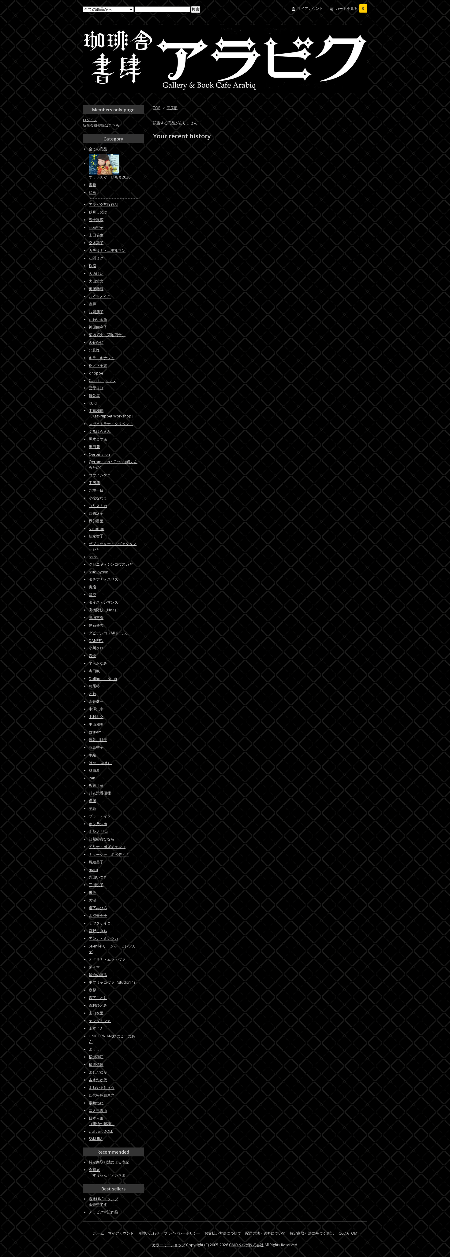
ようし (94, 1049)
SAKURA (96, 1138)
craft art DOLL (101, 1131)
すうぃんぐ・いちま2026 (109, 177)
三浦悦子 (96, 884)
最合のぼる (98, 974)
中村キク (96, 716)
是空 (92, 594)
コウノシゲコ (100, 475)
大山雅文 (96, 281)
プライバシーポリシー (182, 1233)
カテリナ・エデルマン (107, 250)
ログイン (90, 119)
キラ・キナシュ (101, 357)
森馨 (92, 990)
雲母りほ (96, 387)
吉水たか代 (98, 1079)
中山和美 (96, 724)
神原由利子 (98, 327)
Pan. (92, 778)
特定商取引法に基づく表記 (312, 1233)
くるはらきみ (100, 431)
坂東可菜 (96, 785)
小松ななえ (98, 498)
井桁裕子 (96, 227)
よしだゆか (98, 1072)
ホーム (98, 1233)
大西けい (96, 273)
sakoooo (96, 528)
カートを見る (350, 8)
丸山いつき (98, 877)
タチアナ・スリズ (103, 579)
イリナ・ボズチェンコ (107, 846)
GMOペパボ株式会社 (246, 1244)
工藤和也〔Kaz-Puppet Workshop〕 (112, 413)
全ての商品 (98, 149)
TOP (156, 107)
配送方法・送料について (265, 1233)
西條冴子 (96, 513)
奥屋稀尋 (96, 288)
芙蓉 (92, 808)
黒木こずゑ (98, 439)
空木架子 (96, 242)
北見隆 (94, 350)
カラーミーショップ (168, 1244)
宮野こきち (98, 930)
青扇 (92, 587)
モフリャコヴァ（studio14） (113, 982)
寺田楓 (94, 671)
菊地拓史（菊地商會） (107, 334)
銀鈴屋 (94, 395)
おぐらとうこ (100, 296)
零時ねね (96, 1102)
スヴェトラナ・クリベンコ (111, 423)
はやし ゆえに (100, 762)
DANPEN (96, 640)
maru (93, 869)
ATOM (352, 1233)
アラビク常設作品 (103, 204)
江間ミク (96, 258)
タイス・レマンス (103, 602)
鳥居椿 (94, 686)
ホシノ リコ (98, 831)
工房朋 (172, 107)
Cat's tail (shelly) (102, 380)
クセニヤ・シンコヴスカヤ (111, 564)
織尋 (92, 304)
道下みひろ (98, 907)
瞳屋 (92, 800)
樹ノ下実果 (98, 365)
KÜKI (93, 403)
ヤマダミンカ (100, 1020)
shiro (93, 556)
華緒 (92, 755)
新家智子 (96, 536)
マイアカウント (310, 8)
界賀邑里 (96, 521)
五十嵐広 (96, 219)
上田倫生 (96, 235)
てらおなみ (98, 663)
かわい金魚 (98, 319)
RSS (340, 1233)
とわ (92, 693)
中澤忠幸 (96, 709)
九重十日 (96, 490)
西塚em (95, 732)
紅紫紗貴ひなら (101, 839)
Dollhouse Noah (103, 678)
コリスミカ (98, 505)
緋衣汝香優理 (100, 793)
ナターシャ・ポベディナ (109, 854)
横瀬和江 (96, 1056)
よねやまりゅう (101, 1087)
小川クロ (96, 648)
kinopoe (96, 373)
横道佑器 (96, 1064)
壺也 (92, 655)
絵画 (92, 192)
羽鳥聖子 (96, 747)
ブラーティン (100, 816)
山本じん (96, 1028)
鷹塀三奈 (96, 617)
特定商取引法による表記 (109, 1162)
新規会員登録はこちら (101, 125)
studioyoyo (98, 572)
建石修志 (96, 625)
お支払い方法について (222, 1233)
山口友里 (96, 1013)
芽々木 (94, 967)
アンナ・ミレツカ (103, 938)
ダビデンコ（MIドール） (109, 633)
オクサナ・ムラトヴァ (107, 959)
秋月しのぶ (98, 212)
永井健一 (96, 701)
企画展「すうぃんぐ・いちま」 (109, 1172)
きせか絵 (96, 342)
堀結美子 (96, 862)
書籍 (92, 184)
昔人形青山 (98, 1110)
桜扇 (92, 265)
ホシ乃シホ (98, 823)
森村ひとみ (98, 1005)
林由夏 (94, 770)
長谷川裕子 (98, 739)
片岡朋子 (96, 311)
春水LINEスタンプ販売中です (103, 1201)
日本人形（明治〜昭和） (101, 1121)
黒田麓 (94, 446)
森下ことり (98, 997)
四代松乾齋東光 (101, 1095)
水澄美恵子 (98, 915)
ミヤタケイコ (100, 923)
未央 (92, 892)
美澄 (92, 900)
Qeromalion (99, 454)
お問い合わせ (149, 1233)
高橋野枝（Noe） (103, 610)
